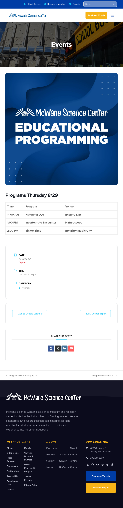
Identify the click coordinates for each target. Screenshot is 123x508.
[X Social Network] (58, 349)
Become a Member (56, 4)
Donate (76, 4)
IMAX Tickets (34, 4)
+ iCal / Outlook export (95, 313)
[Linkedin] (65, 349)
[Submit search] (114, 4)
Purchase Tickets (96, 15)
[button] (112, 15)
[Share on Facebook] (51, 349)
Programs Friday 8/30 (103, 375)
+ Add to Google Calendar (29, 313)
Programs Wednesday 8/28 (21, 375)
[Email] (71, 349)
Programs (26, 287)
